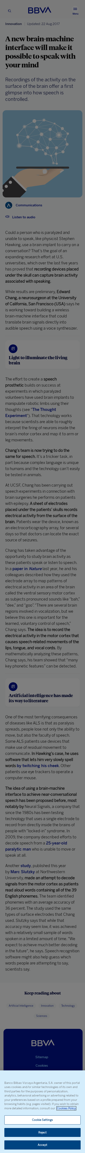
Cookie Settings (42, 1119)
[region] (42, 1111)
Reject (42, 1132)
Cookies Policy (66, 1108)
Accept (42, 1144)
